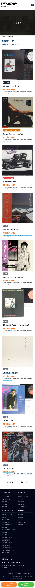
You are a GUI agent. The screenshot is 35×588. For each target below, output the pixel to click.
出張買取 (4, 504)
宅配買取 (4, 502)
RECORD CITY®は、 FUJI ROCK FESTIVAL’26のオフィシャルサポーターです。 (14, 7)
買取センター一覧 (7, 514)
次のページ (24, 482)
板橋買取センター (7, 522)
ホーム (3, 36)
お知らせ (20, 517)
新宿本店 (4, 517)
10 (18, 482)
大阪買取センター (7, 542)
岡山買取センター (7, 545)
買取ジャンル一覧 (23, 497)
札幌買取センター (7, 532)
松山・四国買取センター (8, 550)
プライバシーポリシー (10, 573)
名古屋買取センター (7, 540)
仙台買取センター (7, 535)
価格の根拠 (21, 502)
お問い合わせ (21, 522)
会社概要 (20, 514)
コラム (20, 519)
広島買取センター (7, 547)
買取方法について (7, 499)
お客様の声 (21, 504)
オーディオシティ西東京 (8, 530)
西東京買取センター (7, 525)
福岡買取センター (7, 552)
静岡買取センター (7, 537)
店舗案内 (20, 525)
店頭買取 (4, 507)
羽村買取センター (7, 527)
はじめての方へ (6, 497)
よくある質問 (21, 507)
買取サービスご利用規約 (24, 573)
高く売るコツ (21, 499)
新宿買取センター (7, 519)
